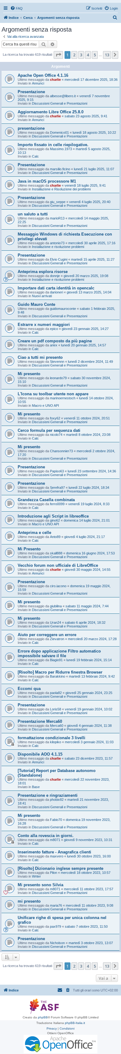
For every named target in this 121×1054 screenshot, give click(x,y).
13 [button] (107, 55)
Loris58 (55, 709)
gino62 (55, 520)
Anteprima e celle (34, 532)
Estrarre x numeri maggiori (44, 324)
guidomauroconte (63, 308)
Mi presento (29, 373)
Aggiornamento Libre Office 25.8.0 (50, 112)
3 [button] (81, 55)
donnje (55, 276)
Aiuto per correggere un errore (47, 634)
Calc (35, 156)
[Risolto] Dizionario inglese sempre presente (60, 868)
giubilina (56, 606)
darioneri (56, 292)
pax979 (55, 926)
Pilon (53, 872)
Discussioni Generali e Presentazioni (59, 103)
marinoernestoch (62, 398)
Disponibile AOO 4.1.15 (40, 754)
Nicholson (57, 943)
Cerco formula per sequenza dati (49, 430)
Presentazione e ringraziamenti (48, 795)
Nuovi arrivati (42, 296)
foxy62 (55, 418)
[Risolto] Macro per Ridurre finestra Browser (60, 672)
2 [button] (74, 55)
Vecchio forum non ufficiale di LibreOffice (58, 565)
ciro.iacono (58, 586)
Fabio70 (56, 820)
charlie (55, 79)
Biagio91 (56, 660)
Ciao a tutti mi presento (40, 357)
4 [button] (88, 55)
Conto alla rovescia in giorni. (46, 835)
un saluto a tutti (33, 214)
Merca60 (56, 725)
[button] (58, 55)
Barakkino (57, 676)
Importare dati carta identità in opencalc (56, 288)
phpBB (43, 1017)
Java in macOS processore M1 (47, 181)
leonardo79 (58, 378)
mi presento (29, 901)
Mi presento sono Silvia (40, 885)
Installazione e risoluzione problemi (58, 247)
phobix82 (57, 799)
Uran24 (55, 622)
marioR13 (57, 218)
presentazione (31, 128)
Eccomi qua (29, 688)
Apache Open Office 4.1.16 (43, 75)
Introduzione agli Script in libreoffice (53, 516)
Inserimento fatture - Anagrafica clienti (54, 852)
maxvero (56, 856)
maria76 (56, 905)
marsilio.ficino (60, 169)
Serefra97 (57, 487)
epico (54, 329)
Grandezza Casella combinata (46, 499)
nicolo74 (56, 434)
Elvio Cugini (58, 259)
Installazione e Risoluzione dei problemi (61, 189)
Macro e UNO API (45, 405)
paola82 (56, 693)
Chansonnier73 (61, 451)
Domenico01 (59, 132)
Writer (36, 876)
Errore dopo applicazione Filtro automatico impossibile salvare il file (59, 653)
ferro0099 (57, 504)
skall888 (56, 553)
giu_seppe (57, 202)
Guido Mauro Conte (36, 304)
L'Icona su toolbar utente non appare (53, 394)
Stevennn (57, 361)
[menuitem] (16, 8)
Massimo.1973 (61, 149)
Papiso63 (57, 471)
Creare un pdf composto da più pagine (55, 341)
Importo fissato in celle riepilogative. (53, 144)
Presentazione (31, 91)
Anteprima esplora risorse (43, 271)
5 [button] (95, 55)
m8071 (55, 840)
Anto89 (55, 537)
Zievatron (57, 639)
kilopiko (55, 742)
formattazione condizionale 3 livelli (51, 737)
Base (36, 787)
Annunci (38, 83)
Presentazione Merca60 (40, 721)
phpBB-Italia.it (75, 1023)
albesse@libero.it (63, 96)
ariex (53, 345)
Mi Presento (29, 549)
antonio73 (57, 243)
